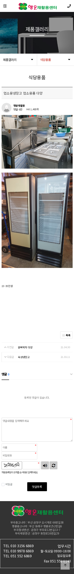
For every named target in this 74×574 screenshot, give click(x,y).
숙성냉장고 (24, 357)
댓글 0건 (17, 109)
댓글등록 (37, 486)
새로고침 (53, 465)
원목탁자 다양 (25, 347)
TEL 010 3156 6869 (18, 545)
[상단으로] (65, 565)
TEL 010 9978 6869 (18, 550)
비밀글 (9, 484)
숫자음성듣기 (45, 465)
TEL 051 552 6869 (17, 555)
